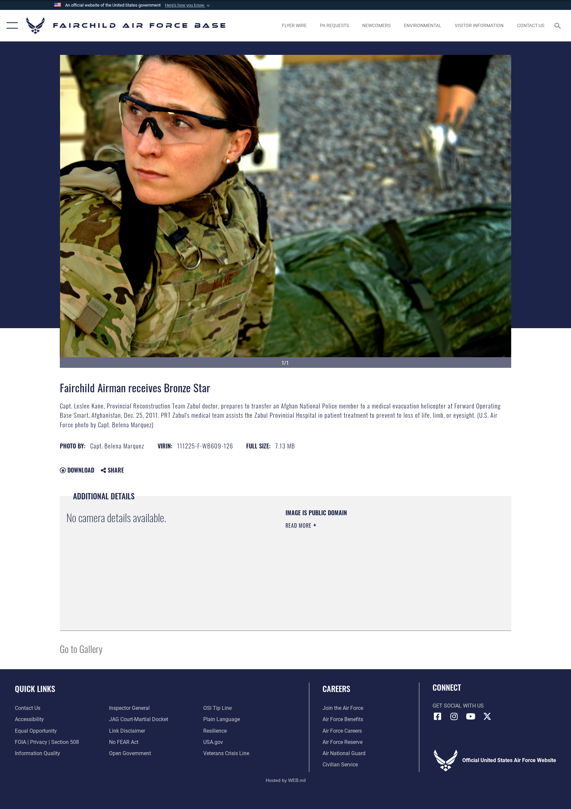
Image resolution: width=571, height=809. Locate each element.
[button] (188, 5)
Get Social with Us (458, 706)
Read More (299, 525)
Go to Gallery (81, 648)
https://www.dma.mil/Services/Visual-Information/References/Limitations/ (363, 567)
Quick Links (35, 688)
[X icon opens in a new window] (487, 716)
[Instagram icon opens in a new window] (454, 716)
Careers (336, 688)
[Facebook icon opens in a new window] (437, 716)
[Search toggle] (558, 25)
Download (80, 470)
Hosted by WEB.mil (286, 780)
